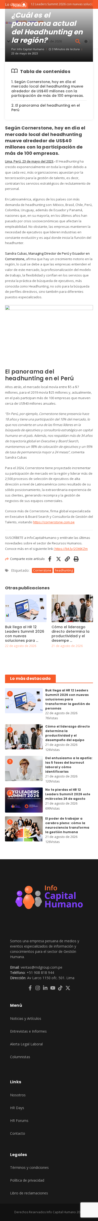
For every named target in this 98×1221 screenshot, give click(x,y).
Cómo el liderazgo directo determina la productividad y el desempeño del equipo (67, 733)
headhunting (64, 570)
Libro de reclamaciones (29, 1193)
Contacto (17, 1133)
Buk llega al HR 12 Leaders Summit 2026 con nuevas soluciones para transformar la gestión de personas (67, 699)
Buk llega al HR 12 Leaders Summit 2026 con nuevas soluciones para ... (24, 633)
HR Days (17, 1107)
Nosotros (18, 1095)
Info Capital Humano (30, 49)
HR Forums (19, 1120)
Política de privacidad (27, 1180)
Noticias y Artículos (25, 1018)
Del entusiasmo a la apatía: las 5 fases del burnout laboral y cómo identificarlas (68, 765)
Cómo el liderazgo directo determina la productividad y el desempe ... (70, 633)
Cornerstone (42, 570)
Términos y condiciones (29, 1167)
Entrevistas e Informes (28, 1031)
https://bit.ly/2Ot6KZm (71, 548)
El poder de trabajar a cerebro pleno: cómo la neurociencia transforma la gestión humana (67, 825)
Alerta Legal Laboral (26, 1044)
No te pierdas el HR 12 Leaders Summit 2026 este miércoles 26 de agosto (67, 794)
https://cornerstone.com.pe (54, 522)
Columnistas (20, 1056)
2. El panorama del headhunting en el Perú (45, 107)
